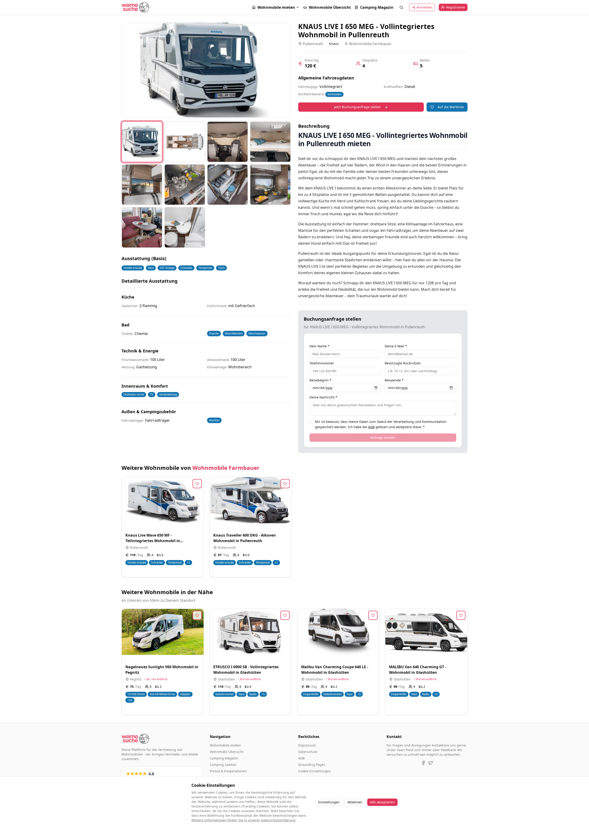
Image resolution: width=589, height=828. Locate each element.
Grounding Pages (311, 764)
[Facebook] (423, 763)
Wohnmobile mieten (276, 7)
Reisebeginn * (320, 380)
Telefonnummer (321, 363)
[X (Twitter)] (430, 763)
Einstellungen (329, 802)
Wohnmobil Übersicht (226, 752)
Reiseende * (394, 380)
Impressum (307, 745)
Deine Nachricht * (323, 397)
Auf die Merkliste (451, 107)
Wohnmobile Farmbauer (226, 467)
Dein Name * (319, 346)
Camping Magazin (376, 7)
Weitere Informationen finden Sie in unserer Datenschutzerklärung (243, 820)
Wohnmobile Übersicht (330, 7)
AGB (371, 427)
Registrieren (455, 7)
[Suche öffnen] (401, 7)
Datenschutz (308, 752)
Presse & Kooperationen (228, 771)
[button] (276, 7)
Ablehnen (354, 802)
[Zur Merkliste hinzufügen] (197, 483)
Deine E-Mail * (396, 346)
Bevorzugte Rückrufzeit (403, 363)
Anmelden (425, 7)
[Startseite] (135, 7)
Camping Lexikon (223, 764)
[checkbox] (311, 421)
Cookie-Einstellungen (314, 771)
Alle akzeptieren (382, 802)
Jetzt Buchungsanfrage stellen (357, 107)
